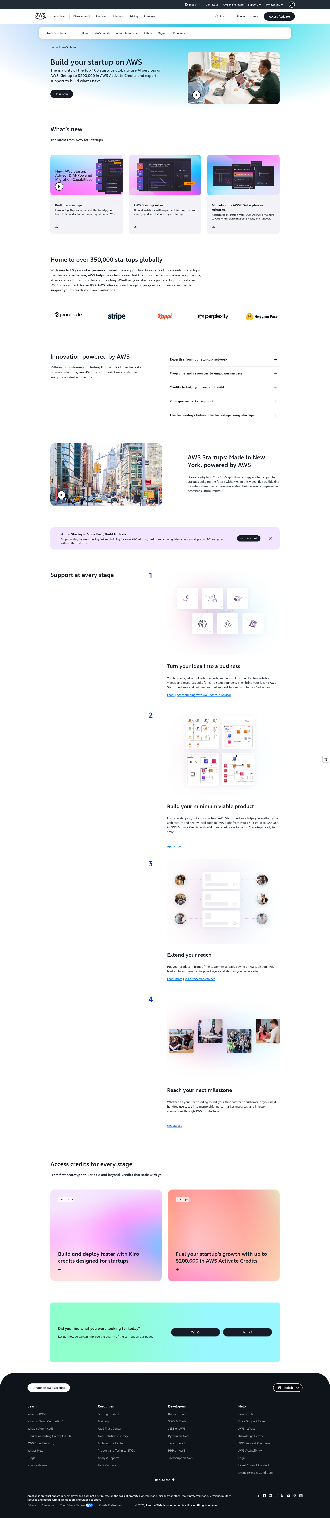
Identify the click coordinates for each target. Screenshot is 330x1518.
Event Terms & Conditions (255, 1472)
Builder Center (178, 1414)
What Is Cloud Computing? (46, 1421)
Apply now (174, 846)
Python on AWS (178, 1436)
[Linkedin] (270, 1496)
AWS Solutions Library (113, 1436)
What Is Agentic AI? (40, 1428)
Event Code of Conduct (253, 1465)
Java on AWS (176, 1443)
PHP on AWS (176, 1450)
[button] (81, 16)
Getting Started (108, 1414)
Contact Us (245, 1414)
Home (54, 47)
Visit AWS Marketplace (200, 979)
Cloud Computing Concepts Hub (49, 1436)
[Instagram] (276, 1496)
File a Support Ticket (252, 1421)
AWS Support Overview (254, 1443)
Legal (242, 1458)
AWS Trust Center (109, 1428)
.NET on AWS (177, 1428)
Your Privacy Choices (72, 1505)
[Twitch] (282, 1496)
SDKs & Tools (177, 1421)
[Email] (300, 1496)
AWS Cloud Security (41, 1443)
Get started (174, 1125)
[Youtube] (288, 1496)
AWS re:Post (246, 1428)
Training (103, 1421)
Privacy (32, 1505)
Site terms (48, 1505)
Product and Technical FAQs (116, 1450)
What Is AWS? (37, 1414)
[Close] (271, 538)
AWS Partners (107, 1465)
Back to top (162, 1480)
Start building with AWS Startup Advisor (204, 695)
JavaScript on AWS (180, 1458)
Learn (171, 695)
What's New (35, 1450)
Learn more (174, 979)
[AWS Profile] (292, 5)
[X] (258, 1496)
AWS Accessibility (250, 1450)
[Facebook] (264, 1496)
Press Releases (37, 1465)
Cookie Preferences (110, 1505)
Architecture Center (111, 1443)
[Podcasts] (294, 1496)
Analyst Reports (108, 1458)
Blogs (31, 1458)
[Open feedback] (325, 759)
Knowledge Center (250, 1436)
